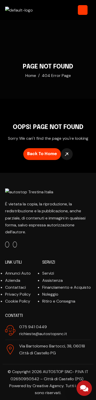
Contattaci (15, 287)
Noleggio (50, 294)
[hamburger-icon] (83, 10)
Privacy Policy (18, 294)
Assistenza (52, 280)
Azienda (12, 280)
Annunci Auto (18, 273)
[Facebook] (7, 244)
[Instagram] (15, 244)
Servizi (48, 273)
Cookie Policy (17, 301)
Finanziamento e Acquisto (66, 287)
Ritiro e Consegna (58, 301)
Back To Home (42, 154)
